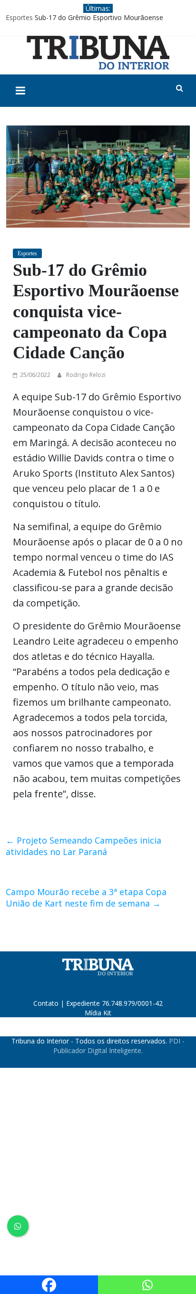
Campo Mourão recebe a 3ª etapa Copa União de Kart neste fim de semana (86, 897)
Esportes (19, 17)
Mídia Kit (98, 1012)
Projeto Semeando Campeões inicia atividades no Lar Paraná (83, 846)
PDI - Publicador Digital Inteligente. (119, 1045)
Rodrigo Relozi (86, 375)
